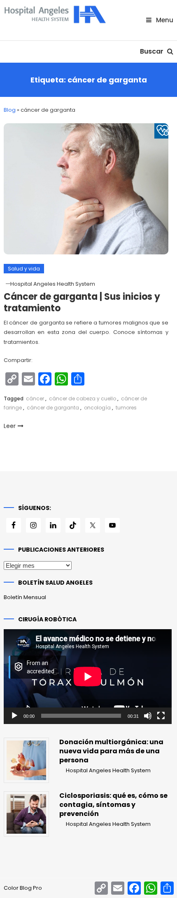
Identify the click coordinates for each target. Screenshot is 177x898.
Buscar (152, 51)
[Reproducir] (14, 716)
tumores (126, 407)
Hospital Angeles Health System (52, 284)
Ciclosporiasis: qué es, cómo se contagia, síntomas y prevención (113, 804)
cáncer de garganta (53, 407)
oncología (97, 407)
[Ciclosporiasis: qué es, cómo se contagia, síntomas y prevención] (26, 814)
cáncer (35, 398)
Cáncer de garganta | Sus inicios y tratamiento (82, 302)
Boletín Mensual (25, 597)
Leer (10, 426)
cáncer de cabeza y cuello (82, 398)
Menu (163, 20)
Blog (10, 110)
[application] (88, 676)
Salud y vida (24, 268)
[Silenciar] (148, 716)
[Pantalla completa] (161, 716)
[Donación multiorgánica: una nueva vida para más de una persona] (26, 760)
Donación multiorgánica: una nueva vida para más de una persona (111, 751)
